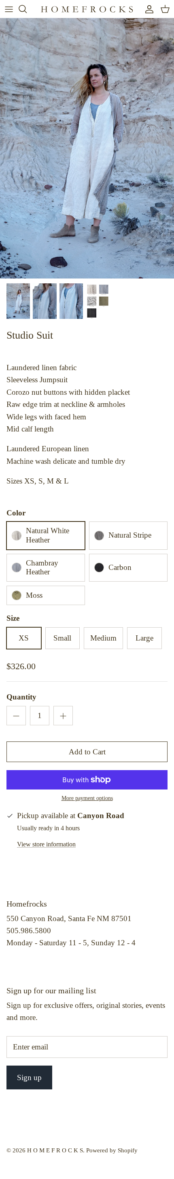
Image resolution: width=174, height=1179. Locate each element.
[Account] (147, 9)
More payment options (87, 798)
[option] (87, 148)
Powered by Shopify (112, 1150)
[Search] (27, 9)
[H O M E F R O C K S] (87, 9)
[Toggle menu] (9, 9)
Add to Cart (87, 752)
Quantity (21, 697)
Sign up (29, 1077)
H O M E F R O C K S (55, 1150)
